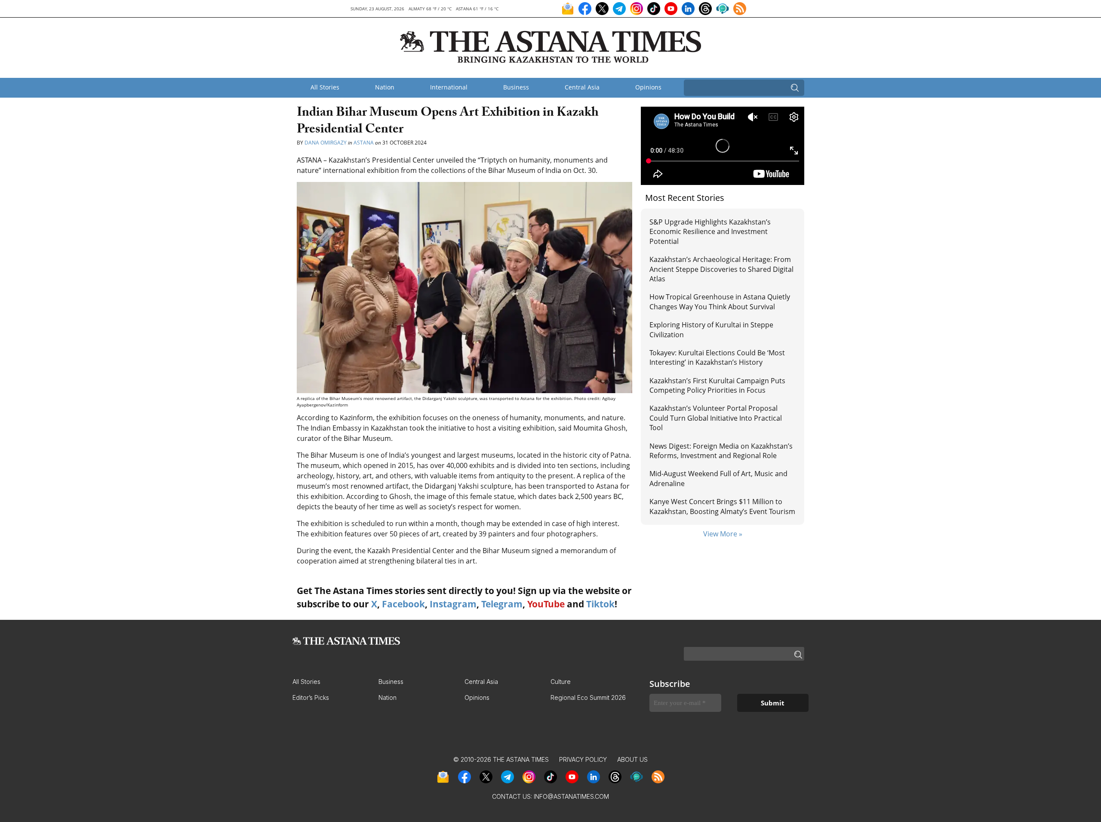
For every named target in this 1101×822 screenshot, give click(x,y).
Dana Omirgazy (325, 142)
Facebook (403, 604)
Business (516, 87)
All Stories (325, 87)
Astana (364, 142)
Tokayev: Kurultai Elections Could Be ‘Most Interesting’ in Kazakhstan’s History (717, 357)
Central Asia (582, 87)
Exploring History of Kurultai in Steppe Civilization (711, 329)
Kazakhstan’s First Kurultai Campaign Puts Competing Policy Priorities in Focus (717, 385)
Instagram (453, 604)
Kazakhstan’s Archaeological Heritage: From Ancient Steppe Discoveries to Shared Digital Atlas (721, 269)
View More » (722, 534)
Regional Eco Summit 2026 (588, 697)
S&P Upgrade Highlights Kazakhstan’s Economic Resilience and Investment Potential (710, 231)
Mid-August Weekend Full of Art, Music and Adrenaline (718, 478)
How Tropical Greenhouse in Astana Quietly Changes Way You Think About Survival (719, 301)
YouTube (546, 604)
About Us (632, 759)
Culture (560, 681)
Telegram (502, 604)
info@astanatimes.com (571, 796)
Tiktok (600, 604)
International (448, 87)
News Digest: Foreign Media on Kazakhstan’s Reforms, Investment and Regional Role (721, 450)
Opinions (648, 87)
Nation (384, 87)
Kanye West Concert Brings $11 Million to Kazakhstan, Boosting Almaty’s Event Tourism (722, 506)
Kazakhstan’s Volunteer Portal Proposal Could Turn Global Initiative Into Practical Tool (715, 417)
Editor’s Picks (310, 697)
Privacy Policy (583, 759)
